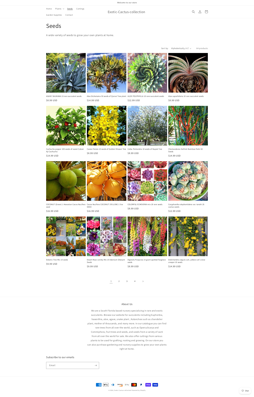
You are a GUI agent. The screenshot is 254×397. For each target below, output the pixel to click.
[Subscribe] (95, 365)
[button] (59, 9)
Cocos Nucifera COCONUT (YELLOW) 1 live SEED (105, 205)
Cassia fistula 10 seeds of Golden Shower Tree (106, 149)
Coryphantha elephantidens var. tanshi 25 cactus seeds (186, 205)
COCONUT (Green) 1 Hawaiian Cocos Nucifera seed (66, 205)
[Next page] (143, 281)
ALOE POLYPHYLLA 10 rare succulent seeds (146, 96)
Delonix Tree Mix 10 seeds (57, 260)
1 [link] (111, 281)
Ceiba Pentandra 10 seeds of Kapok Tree (145, 149)
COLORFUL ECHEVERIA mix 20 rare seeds (145, 204)
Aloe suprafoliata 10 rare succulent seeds (186, 96)
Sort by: (164, 48)
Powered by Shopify (139, 390)
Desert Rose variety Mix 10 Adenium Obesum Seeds (106, 261)
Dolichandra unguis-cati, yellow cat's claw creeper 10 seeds (186, 261)
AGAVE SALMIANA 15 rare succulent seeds (64, 96)
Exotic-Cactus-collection (122, 390)
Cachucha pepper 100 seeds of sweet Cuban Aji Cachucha (65, 150)
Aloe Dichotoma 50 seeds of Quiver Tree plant (106, 96)
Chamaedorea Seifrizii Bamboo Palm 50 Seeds (185, 150)
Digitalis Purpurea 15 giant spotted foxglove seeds (147, 261)
